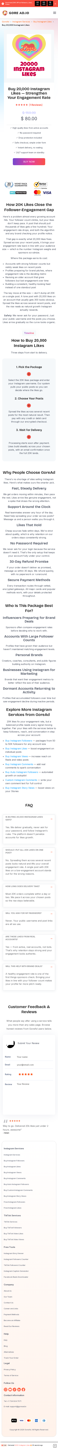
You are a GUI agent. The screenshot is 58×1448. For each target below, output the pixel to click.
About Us (8, 1291)
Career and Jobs (11, 1308)
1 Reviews (36, 105)
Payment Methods (11, 1314)
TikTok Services (10, 1222)
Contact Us (8, 1303)
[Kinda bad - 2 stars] (22, 1074)
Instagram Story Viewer (14, 1253)
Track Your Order (11, 1358)
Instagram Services (21, 21)
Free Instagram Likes (12, 1208)
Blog (5, 1346)
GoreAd (5, 21)
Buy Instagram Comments (19, 764)
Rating (8, 1074)
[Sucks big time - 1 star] (19, 1074)
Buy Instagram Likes (43, 21)
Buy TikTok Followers (13, 1227)
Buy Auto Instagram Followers (21, 772)
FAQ (5, 1340)
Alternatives (9, 1352)
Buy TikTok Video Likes (13, 1233)
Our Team (8, 1297)
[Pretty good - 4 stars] (28, 1074)
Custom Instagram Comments (21, 780)
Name (8, 1057)
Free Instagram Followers (14, 1202)
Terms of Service (11, 1375)
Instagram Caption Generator (16, 1271)
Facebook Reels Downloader (16, 1277)
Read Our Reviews (11, 1326)
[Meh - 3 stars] (25, 1074)
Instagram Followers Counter (16, 1259)
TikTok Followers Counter (14, 1265)
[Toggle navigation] (54, 13)
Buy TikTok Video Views (14, 1239)
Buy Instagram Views (16, 756)
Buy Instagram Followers (18, 740)
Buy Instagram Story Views (19, 787)
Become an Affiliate (12, 1320)
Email (7, 1065)
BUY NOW (29, 161)
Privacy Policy (10, 1369)
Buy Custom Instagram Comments (18, 1190)
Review (8, 1084)
